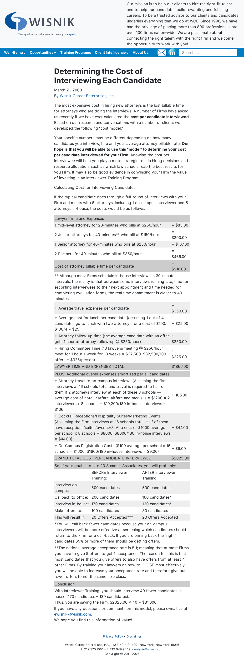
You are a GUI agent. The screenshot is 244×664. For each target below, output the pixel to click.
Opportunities (41, 52)
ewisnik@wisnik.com (72, 614)
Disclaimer (134, 636)
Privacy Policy (113, 636)
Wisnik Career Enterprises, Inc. (87, 95)
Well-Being (13, 52)
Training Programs (75, 52)
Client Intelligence (110, 52)
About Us (140, 52)
